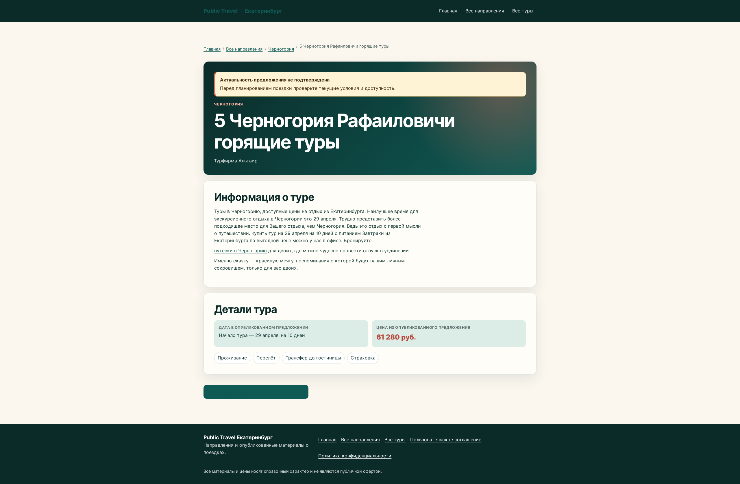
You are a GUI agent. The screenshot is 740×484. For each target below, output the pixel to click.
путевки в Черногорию (240, 250)
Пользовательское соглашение (445, 439)
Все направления (484, 11)
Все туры (522, 11)
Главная (448, 11)
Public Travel (243, 11)
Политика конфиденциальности (354, 456)
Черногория (281, 49)
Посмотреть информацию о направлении (256, 391)
